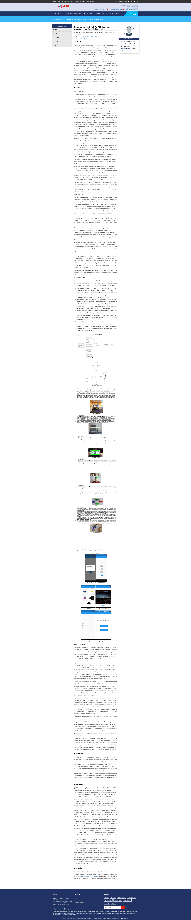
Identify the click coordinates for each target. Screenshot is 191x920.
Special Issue (127, 900)
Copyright (55, 45)
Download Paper (129, 39)
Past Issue (104, 13)
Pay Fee (111, 13)
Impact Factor (78, 13)
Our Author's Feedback (132, 8)
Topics (117, 13)
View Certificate (83, 38)
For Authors (97, 13)
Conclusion (56, 37)
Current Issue (118, 900)
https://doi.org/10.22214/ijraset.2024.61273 (89, 36)
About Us (60, 13)
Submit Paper (60, 1)
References (56, 41)
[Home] (56, 13)
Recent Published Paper (132, 6)
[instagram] (137, 2)
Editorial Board (69, 13)
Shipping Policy (78, 900)
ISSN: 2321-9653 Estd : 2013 (132, 14)
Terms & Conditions (79, 902)
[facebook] (129, 2)
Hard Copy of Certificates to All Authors (108, 9)
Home (54, 1)
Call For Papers (88, 13)
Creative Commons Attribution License (88, 876)
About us (113, 897)
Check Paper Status (68, 1)
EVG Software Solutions (122, 918)
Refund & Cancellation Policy (81, 899)
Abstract (55, 29)
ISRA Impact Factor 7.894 (89, 9)
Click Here (129, 51)
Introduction (56, 33)
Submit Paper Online (185, 918)
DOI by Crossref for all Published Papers (130, 9)
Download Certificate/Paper (81, 1)
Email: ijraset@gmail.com (121, 1)
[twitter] (131, 2)
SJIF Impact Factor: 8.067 (73, 9)
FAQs (89, 1)
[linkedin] (134, 2)
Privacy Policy (78, 897)
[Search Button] (123, 907)
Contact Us (94, 1)
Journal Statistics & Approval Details (129, 5)
